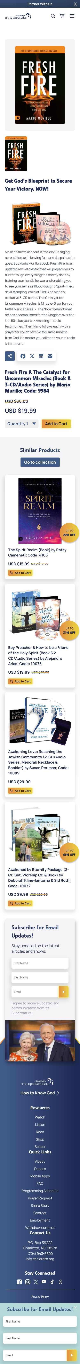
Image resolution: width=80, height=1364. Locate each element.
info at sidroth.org (40, 1258)
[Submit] (64, 991)
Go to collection (40, 462)
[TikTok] (52, 1281)
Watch (40, 1117)
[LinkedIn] (41, 356)
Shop (40, 1139)
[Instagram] (27, 1281)
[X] (32, 356)
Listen (40, 1124)
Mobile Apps (40, 1176)
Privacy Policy (40, 1297)
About (40, 1161)
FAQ (40, 1183)
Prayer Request (40, 1198)
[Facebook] (23, 356)
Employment (40, 1220)
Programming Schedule (40, 1190)
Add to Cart (56, 423)
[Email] (50, 356)
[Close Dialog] (75, 1307)
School (40, 1146)
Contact (40, 1212)
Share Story (40, 1205)
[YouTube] (44, 1281)
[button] (75, 4)
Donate (40, 1168)
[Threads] (60, 1281)
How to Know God (38, 1093)
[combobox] (22, 424)
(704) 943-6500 (40, 1253)
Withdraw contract (40, 1227)
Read (40, 1132)
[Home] (18, 16)
